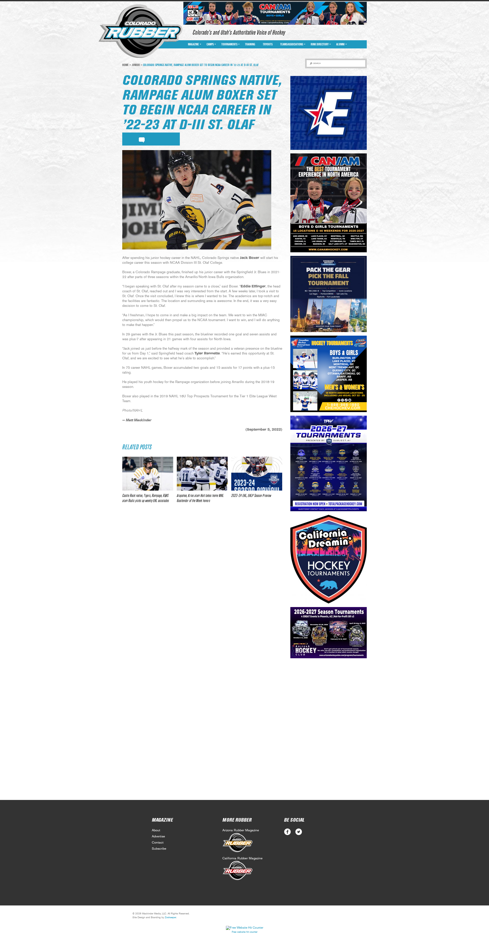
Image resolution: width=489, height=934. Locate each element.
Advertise (158, 836)
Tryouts (268, 44)
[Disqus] (202, 583)
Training (250, 44)
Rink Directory (320, 44)
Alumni (340, 44)
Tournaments (229, 44)
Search (317, 63)
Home (125, 65)
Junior (136, 65)
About (156, 830)
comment (142, 139)
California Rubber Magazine (242, 858)
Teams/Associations (291, 44)
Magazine (193, 44)
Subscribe (159, 848)
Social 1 (298, 831)
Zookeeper (170, 917)
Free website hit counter (244, 932)
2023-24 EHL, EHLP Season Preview (251, 496)
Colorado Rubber (140, 31)
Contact (158, 842)
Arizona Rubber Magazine (240, 830)
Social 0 (287, 831)
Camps (210, 44)
